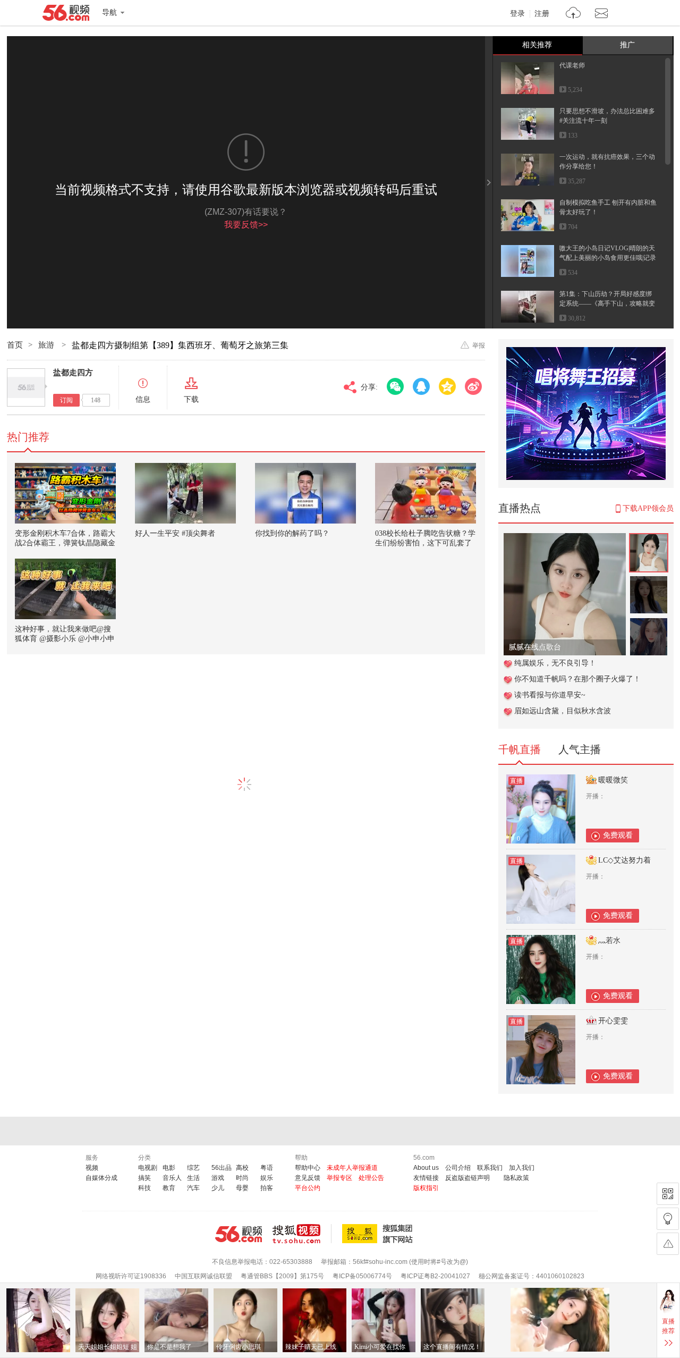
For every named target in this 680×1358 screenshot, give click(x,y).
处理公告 (371, 1178)
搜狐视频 (302, 1233)
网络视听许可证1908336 (131, 1276)
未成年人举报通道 (352, 1167)
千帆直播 (519, 749)
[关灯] (668, 1219)
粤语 (266, 1167)
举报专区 (339, 1178)
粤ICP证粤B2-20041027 (435, 1276)
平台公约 (307, 1188)
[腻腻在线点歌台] (565, 539)
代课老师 (572, 65)
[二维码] (668, 1194)
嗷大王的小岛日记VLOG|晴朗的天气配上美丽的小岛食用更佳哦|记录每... (607, 257)
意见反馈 (307, 1178)
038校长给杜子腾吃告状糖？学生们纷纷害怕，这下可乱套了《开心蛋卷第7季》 (425, 542)
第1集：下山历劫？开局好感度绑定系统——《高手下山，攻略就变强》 (607, 303)
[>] (573, 14)
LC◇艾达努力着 (624, 860)
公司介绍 (458, 1167)
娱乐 (266, 1178)
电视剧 (147, 1167)
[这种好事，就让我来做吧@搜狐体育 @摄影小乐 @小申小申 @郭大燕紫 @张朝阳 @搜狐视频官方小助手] (65, 589)
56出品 (221, 1167)
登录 (517, 14)
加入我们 (521, 1167)
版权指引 (426, 1188)
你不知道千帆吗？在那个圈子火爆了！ (577, 679)
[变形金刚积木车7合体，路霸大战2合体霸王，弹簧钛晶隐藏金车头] (65, 493)
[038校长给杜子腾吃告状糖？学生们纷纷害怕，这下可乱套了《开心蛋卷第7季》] (425, 493)
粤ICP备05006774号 (362, 1276)
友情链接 (426, 1178)
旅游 (47, 345)
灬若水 (609, 940)
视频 (92, 1167)
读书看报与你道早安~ (549, 695)
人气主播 (579, 749)
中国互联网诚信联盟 (203, 1276)
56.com (65, 15)
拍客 (266, 1188)
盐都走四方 (73, 372)
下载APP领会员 (648, 508)
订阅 (66, 400)
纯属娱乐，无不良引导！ (555, 663)
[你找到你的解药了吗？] (305, 493)
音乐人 (172, 1178)
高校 (242, 1167)
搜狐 (379, 1233)
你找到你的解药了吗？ (292, 533)
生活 (193, 1178)
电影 (169, 1167)
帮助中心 (307, 1167)
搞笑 (144, 1178)
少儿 (217, 1188)
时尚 (242, 1178)
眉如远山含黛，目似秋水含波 (562, 711)
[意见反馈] (668, 1244)
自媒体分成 (101, 1178)
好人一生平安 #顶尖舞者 (175, 533)
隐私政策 (516, 1178)
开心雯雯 (613, 1021)
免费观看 (618, 835)
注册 (541, 14)
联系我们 (490, 1167)
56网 (238, 1234)
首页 (15, 345)
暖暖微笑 (613, 780)
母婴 (242, 1188)
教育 (169, 1188)
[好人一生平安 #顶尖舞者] (185, 493)
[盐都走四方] (26, 387)
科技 (144, 1188)
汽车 (193, 1188)
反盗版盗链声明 (467, 1178)
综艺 (193, 1167)
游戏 (217, 1178)
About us (426, 1167)
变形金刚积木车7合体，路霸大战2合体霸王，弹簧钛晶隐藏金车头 (65, 542)
